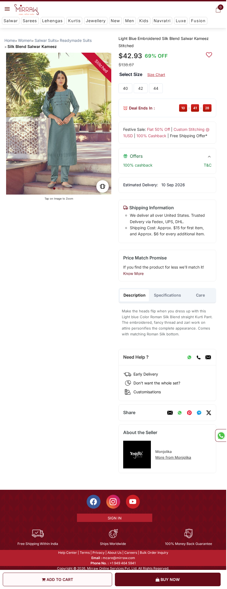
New (115, 20)
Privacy (98, 552)
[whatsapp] (179, 412)
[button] (54, 188)
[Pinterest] (189, 412)
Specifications (167, 295)
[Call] (198, 357)
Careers (130, 552)
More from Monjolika (173, 457)
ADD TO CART (59, 579)
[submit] (209, 54)
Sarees (30, 20)
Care (200, 295)
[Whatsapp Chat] (220, 435)
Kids (144, 20)
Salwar (11, 20)
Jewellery (96, 20)
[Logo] (26, 9)
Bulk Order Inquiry (154, 552)
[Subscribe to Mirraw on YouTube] (133, 502)
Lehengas (52, 20)
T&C (207, 165)
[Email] (208, 357)
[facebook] (199, 412)
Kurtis (74, 20)
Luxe (181, 20)
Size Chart (156, 74)
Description (134, 295)
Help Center (67, 552)
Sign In (115, 518)
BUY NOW (169, 579)
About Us (114, 552)
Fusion (198, 20)
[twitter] (208, 412)
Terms (85, 552)
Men (129, 20)
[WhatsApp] (189, 357)
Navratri (162, 20)
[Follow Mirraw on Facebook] (93, 502)
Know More (133, 273)
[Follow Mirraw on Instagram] (113, 502)
